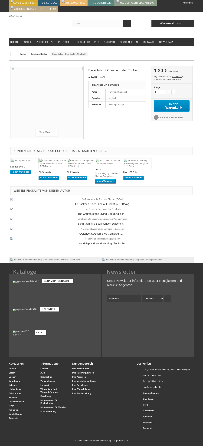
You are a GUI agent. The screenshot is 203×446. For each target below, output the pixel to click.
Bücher (12, 377)
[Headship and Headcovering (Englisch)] (101, 238)
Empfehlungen (16, 414)
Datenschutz (46, 377)
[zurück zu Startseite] (14, 54)
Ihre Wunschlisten (81, 389)
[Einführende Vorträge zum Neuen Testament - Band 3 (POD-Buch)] (81, 163)
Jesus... (99, 169)
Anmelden (188, 3)
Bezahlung (45, 396)
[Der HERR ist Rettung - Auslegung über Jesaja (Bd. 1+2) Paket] (137, 163)
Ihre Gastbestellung (81, 393)
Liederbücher (15, 389)
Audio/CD (13, 368)
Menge (157, 87)
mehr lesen (177, 76)
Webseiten (148, 422)
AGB (42, 373)
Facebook (148, 428)
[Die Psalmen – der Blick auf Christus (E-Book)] (101, 199)
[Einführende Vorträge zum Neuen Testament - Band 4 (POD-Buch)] (53, 163)
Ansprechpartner (151, 393)
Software (13, 397)
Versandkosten (47, 381)
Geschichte (148, 411)
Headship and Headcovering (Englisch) (102, 243)
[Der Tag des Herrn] (24, 160)
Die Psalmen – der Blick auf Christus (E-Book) (101, 204)
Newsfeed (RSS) (48, 411)
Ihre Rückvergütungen (83, 373)
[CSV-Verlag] (38, 25)
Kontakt (44, 368)
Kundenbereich (82, 363)
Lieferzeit (44, 385)
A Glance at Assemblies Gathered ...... (101, 233)
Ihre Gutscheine (80, 385)
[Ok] (167, 298)
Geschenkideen (16, 401)
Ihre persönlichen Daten (84, 381)
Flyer (11, 406)
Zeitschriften (15, 393)
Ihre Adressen (79, 377)
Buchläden (148, 399)
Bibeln (12, 373)
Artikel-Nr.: (93, 77)
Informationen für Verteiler (53, 407)
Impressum (122, 440)
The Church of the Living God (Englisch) (101, 213)
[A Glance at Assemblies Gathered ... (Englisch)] (101, 229)
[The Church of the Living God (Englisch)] (101, 209)
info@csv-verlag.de (152, 387)
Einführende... (46, 172)
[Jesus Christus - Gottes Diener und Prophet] (109, 162)
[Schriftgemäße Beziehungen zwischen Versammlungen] (101, 219)
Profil (145, 405)
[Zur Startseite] (178, 3)
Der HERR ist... (131, 172)
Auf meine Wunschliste (171, 117)
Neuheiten (14, 410)
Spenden (147, 416)
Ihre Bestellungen (80, 368)
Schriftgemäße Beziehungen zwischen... (101, 223)
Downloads (14, 381)
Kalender (13, 385)
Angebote (13, 418)
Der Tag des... (17, 166)
